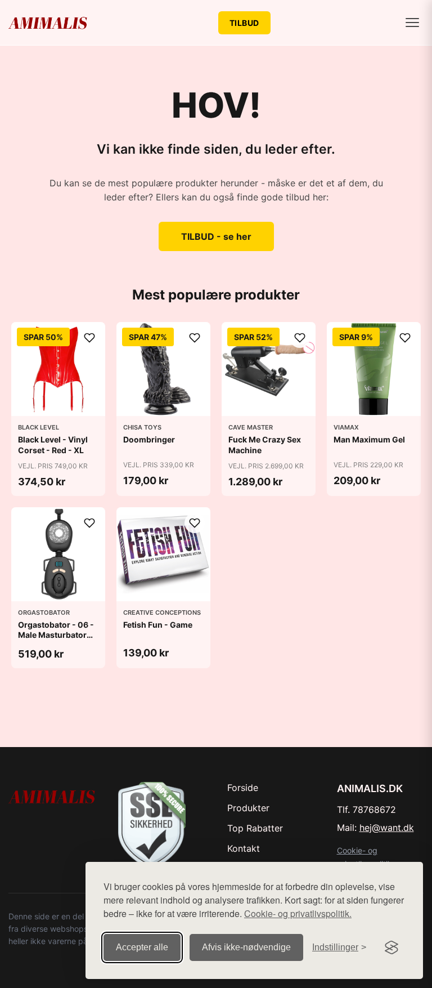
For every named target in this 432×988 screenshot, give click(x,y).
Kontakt (243, 848)
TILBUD (244, 23)
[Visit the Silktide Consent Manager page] (391, 947)
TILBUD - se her (216, 236)
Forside (242, 787)
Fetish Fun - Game (157, 624)
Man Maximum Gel (369, 439)
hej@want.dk (386, 827)
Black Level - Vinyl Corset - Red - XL (53, 444)
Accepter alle (142, 947)
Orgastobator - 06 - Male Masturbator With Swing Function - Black (58, 640)
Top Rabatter (255, 828)
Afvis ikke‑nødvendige (246, 947)
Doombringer (149, 439)
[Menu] (412, 22)
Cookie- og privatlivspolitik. (298, 913)
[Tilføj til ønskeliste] (89, 338)
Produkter (248, 807)
